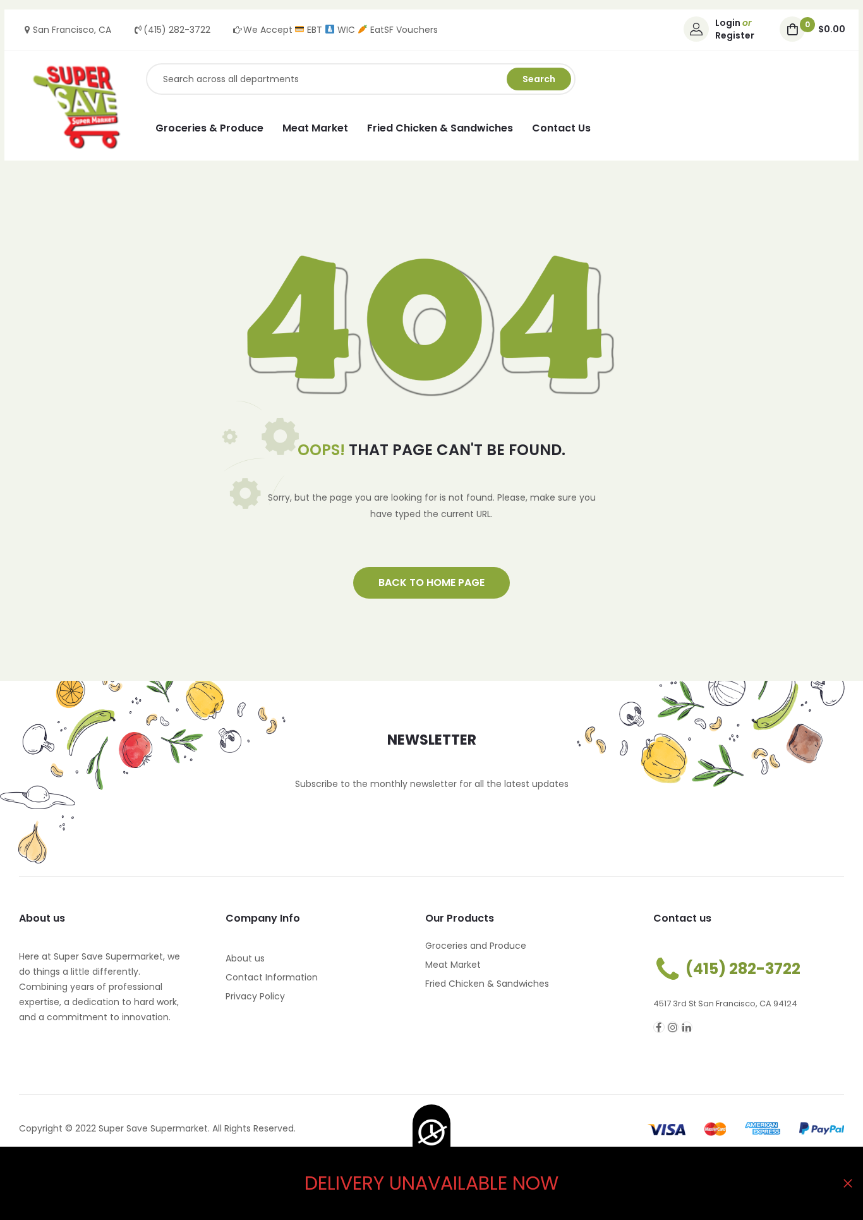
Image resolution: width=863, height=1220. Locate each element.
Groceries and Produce (475, 945)
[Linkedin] (686, 1027)
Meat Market (453, 964)
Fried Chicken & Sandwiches (487, 983)
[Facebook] (659, 1027)
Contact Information (272, 977)
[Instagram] (673, 1027)
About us (245, 958)
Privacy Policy (255, 996)
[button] (431, 583)
